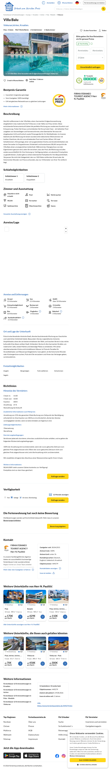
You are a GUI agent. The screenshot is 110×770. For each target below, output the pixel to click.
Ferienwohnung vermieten (94, 3)
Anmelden (51, 3)
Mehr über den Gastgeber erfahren (17, 570)
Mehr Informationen (11, 106)
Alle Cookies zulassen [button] (87, 760)
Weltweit (7, 735)
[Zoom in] (65, 228)
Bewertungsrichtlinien (12, 520)
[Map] (36, 258)
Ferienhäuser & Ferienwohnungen (13, 15)
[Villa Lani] (58, 596)
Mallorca (7, 730)
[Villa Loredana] (13, 596)
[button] (88, 765)
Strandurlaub (56, 686)
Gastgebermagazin (93, 726)
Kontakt (61, 739)
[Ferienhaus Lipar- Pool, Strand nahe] (58, 643)
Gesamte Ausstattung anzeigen (15, 214)
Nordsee (7, 722)
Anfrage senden (58, 476)
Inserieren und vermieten (96, 722)
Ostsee (6, 726)
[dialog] (88, 748)
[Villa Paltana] (36, 596)
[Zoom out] (65, 231)
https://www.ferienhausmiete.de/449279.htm (54, 706)
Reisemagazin (64, 730)
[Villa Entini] (36, 643)
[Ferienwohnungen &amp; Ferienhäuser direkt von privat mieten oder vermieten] (22, 8)
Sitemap (6, 739)
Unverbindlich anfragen (90, 67)
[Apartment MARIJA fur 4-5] (13, 643)
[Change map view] (7, 229)
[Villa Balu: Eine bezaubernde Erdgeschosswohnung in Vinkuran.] (36, 54)
